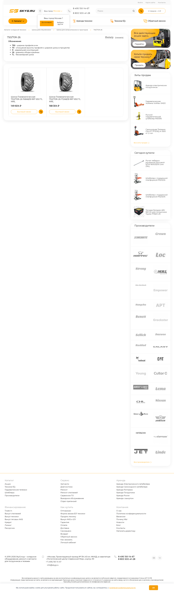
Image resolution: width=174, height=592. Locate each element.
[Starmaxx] (160, 431)
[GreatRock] (140, 413)
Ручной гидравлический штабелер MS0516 (154, 117)
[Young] (140, 368)
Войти (140, 2)
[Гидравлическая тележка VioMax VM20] (139, 97)
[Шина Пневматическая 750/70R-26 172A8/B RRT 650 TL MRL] (66, 82)
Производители (12, 495)
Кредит (8, 522)
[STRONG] (140, 266)
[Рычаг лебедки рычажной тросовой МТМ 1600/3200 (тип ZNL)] (139, 160)
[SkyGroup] (22, 10)
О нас (119, 511)
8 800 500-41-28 (81, 13)
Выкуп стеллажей (13, 513)
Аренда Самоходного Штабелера (131, 487)
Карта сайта (150, 2)
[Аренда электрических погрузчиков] (139, 81)
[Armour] (160, 413)
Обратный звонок (157, 21)
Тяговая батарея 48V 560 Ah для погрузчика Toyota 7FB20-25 (156, 212)
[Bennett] (140, 314)
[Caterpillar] (160, 357)
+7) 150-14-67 (53, 562)
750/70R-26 (98, 30)
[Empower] (160, 285)
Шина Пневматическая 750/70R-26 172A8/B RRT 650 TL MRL (65, 99)
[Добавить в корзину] (41, 111)
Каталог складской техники (15, 30)
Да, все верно (47, 22)
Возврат (64, 534)
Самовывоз (65, 531)
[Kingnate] (140, 232)
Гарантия (64, 522)
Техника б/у (120, 21)
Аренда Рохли (122, 495)
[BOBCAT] (140, 357)
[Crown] (160, 232)
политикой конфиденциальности (122, 588)
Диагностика (66, 487)
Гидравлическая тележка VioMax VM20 (156, 102)
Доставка (64, 528)
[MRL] (160, 266)
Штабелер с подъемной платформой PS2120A (156, 179)
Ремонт (63, 490)
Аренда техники (84, 21)
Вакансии (120, 516)
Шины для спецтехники (41, 30)
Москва (57, 11)
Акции (8, 484)
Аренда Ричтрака (124, 490)
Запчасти (64, 484)
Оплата (63, 525)
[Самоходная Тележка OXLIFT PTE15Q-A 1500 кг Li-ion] (139, 126)
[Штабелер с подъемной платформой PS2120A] (137, 174)
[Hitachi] (140, 431)
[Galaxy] (160, 344)
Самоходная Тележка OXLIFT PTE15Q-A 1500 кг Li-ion (156, 131)
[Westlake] (140, 386)
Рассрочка (10, 528)
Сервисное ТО (67, 495)
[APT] (160, 303)
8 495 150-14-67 (81, 8)
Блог (118, 525)
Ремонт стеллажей (69, 492)
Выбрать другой (60, 23)
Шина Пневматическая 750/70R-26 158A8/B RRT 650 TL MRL (26, 99)
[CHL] (140, 398)
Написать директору (125, 531)
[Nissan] (160, 398)
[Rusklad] (140, 344)
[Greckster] (160, 314)
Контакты (162, 2)
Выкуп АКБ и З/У (68, 519)
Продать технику (68, 516)
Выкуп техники (12, 516)
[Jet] (140, 449)
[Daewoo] (160, 333)
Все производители (142, 462)
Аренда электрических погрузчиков (156, 86)
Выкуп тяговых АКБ (14, 519)
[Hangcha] (140, 303)
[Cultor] (160, 368)
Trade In (8, 511)
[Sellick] (140, 333)
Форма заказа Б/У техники (72, 513)
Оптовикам (65, 511)
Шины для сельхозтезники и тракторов (72, 30)
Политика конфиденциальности (131, 513)
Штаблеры (9, 492)
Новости (120, 522)
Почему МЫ (121, 519)
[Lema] (160, 386)
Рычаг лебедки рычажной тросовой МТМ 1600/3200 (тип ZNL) (155, 163)
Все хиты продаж (141, 143)
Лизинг (8, 525)
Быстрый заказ (24, 112)
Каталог (18, 21)
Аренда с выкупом (125, 498)
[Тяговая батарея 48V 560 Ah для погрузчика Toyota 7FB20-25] (139, 207)
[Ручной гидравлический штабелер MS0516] (139, 113)
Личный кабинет (68, 542)
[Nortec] (140, 250)
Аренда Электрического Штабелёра (133, 484)
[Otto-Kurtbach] (140, 285)
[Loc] (160, 250)
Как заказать (66, 540)
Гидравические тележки (16, 490)
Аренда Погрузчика (125, 492)
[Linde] (160, 449)
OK (153, 588)
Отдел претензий (68, 501)
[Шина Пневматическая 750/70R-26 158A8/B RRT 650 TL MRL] (27, 82)
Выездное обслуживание (72, 498)
